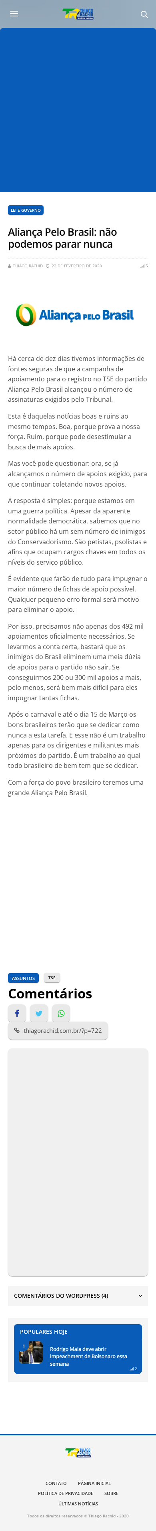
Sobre (111, 1493)
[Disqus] (78, 1161)
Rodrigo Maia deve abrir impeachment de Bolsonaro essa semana (88, 1356)
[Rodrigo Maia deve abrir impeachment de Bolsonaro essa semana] (31, 1352)
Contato (56, 1483)
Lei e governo (26, 210)
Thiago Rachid (28, 266)
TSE (52, 977)
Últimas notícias (78, 1504)
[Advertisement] (78, 110)
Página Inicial (94, 1483)
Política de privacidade (65, 1493)
